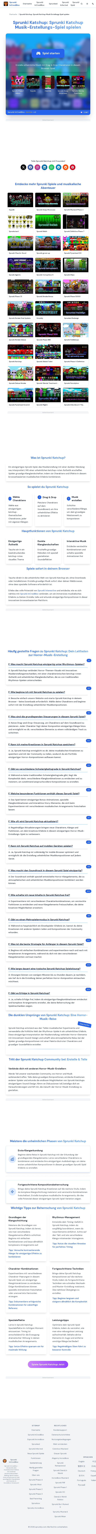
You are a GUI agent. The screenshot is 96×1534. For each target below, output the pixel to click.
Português (81, 1480)
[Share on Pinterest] (72, 167)
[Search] (81, 3)
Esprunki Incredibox (35, 1439)
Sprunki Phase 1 (60, 1487)
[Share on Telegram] (58, 167)
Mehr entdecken (60, 1444)
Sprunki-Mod (35, 1484)
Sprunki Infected (64, 3)
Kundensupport (60, 1430)
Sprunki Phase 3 (35, 1494)
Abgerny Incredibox (60, 1458)
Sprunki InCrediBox (39, 3)
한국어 (81, 1475)
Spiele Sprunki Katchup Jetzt (48, 1364)
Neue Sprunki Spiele (36, 1453)
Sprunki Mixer (60, 1516)
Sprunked (53, 3)
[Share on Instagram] (37, 167)
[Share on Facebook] (30, 167)
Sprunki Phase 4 (36, 1480)
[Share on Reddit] (65, 167)
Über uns (36, 1475)
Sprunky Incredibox (36, 1508)
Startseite (27, 3)
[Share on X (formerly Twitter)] (23, 167)
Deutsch (81, 1471)
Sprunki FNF (60, 1482)
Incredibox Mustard (60, 1478)
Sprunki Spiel (75, 3)
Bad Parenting (36, 1498)
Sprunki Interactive (47, 590)
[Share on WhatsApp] (51, 167)
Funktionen (36, 1458)
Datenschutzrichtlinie (61, 1434)
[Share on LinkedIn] (44, 167)
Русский (81, 1485)
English (82, 1461)
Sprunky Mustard (60, 1512)
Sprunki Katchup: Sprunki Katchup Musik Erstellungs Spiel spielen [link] (44, 14)
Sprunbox (36, 1503)
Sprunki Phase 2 (35, 1489)
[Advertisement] (48, 137)
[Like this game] (81, 112)
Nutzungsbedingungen (61, 1439)
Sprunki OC (60, 1492)
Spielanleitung (36, 1463)
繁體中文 (81, 1466)
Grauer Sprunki (60, 1453)
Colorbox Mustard (60, 1449)
